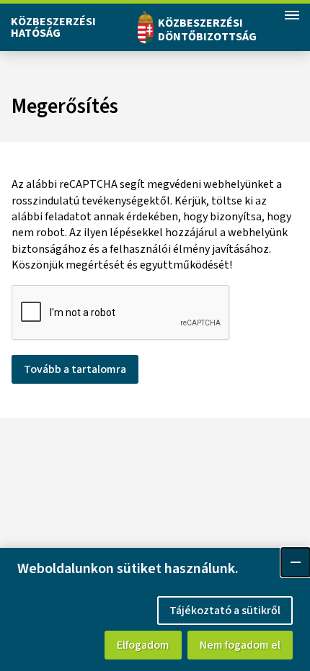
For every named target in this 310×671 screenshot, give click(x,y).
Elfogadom (143, 645)
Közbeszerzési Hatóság (53, 27)
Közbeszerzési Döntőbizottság (207, 30)
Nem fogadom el (240, 645)
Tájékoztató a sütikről (224, 610)
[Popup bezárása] (295, 562)
